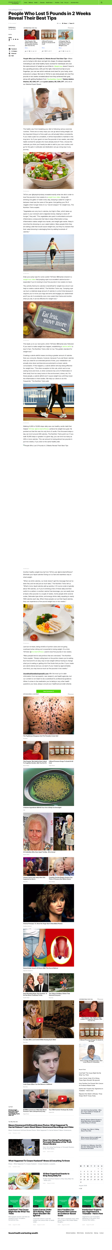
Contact (101, 1233)
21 (94, 1177)
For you (66, 2)
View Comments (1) (48, 691)
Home (25, 2)
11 (84, 1174)
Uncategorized (15, 9)
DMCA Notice (80, 1233)
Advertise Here (74, 2)
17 (80, 1177)
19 (87, 1177)
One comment (13, 23)
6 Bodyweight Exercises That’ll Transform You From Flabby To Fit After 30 (14, 1112)
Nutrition (57, 2)
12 (87, 1174)
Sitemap (96, 1233)
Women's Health (86, 1206)
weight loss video (54, 197)
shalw (10, 37)
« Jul (80, 1188)
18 (84, 1177)
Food (62, 2)
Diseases (42, 2)
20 (91, 1177)
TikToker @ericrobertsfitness (38, 429)
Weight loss (58, 66)
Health (35, 2)
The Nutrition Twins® (54, 79)
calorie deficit (67, 346)
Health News (49, 2)
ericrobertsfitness (37, 652)
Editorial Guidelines (71, 1233)
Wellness (31, 2)
